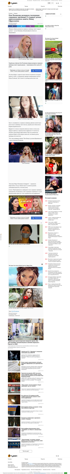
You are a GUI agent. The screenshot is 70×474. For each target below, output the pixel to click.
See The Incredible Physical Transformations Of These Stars (51, 194)
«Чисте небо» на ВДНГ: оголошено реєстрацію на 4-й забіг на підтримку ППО (54, 223)
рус (52, 3)
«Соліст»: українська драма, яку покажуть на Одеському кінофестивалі (54, 218)
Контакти (60, 0)
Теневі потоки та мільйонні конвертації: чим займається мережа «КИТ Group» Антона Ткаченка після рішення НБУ (21, 10)
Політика (60, 6)
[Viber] (30, 26)
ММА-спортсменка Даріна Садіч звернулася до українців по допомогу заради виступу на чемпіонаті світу (54, 229)
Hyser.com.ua (30, 463)
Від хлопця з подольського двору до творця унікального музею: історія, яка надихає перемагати (55, 260)
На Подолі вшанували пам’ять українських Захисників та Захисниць (54, 202)
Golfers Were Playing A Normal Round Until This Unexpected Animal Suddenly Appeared (53, 59)
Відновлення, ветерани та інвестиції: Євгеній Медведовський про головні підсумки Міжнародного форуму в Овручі (55, 235)
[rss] (56, 3)
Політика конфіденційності (45, 0)
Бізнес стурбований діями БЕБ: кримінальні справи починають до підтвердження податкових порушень (55, 286)
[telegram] (58, 3)
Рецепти (43, 6)
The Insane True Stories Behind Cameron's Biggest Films (51, 39)
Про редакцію (29, 0)
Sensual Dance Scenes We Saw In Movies (53, 174)
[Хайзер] (12, 3)
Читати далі (26, 451)
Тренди (26, 6)
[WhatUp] (39, 26)
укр (49, 3)
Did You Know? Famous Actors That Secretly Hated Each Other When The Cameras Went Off (53, 134)
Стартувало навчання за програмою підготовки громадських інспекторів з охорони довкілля (53, 255)
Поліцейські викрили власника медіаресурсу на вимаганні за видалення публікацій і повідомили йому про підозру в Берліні (54, 266)
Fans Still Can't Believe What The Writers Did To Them (52, 26)
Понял (65, 473)
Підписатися (38, 70)
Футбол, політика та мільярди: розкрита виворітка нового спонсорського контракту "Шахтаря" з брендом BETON (54, 207)
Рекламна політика (54, 0)
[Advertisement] (26, 87)
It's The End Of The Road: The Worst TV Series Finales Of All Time (53, 113)
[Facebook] (12, 26)
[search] (61, 3)
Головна (10, 6)
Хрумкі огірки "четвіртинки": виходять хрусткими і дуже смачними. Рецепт (47, 10)
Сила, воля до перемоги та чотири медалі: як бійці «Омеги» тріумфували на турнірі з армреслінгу (55, 213)
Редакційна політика (36, 0)
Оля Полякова (15, 311)
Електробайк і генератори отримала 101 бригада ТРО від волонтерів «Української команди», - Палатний (55, 249)
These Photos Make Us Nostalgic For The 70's (53, 100)
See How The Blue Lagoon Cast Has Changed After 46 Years (52, 155)
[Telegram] (21, 26)
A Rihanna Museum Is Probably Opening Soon (53, 80)
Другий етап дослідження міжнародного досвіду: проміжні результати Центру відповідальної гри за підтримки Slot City (55, 273)
